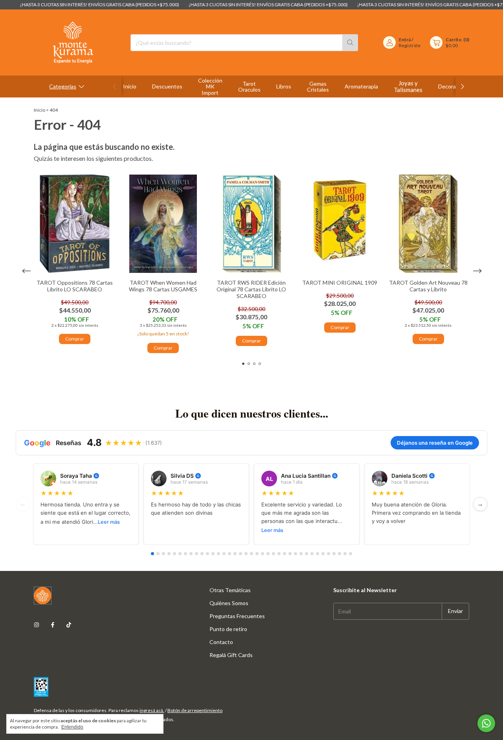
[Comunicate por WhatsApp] (486, 723)
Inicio (129, 86)
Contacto (221, 642)
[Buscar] (350, 42)
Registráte (409, 45)
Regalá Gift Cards (231, 655)
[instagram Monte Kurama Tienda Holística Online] (36, 624)
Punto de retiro (228, 629)
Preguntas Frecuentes (237, 616)
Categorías (62, 86)
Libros (283, 86)
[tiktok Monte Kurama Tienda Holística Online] (69, 624)
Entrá (405, 39)
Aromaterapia (361, 86)
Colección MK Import (210, 86)
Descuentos (167, 86)
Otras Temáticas (230, 590)
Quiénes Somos (228, 603)
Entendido (72, 727)
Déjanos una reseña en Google (435, 443)
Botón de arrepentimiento (194, 710)
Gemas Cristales (318, 87)
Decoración (452, 86)
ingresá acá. (152, 710)
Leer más (109, 522)
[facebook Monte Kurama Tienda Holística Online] (52, 624)
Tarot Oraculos (249, 87)
